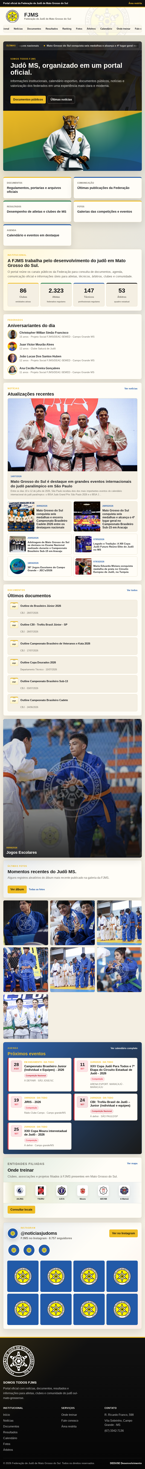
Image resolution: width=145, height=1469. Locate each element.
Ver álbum (17, 889)
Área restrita (135, 3)
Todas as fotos (37, 889)
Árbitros (91, 28)
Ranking (66, 28)
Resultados (52, 28)
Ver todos (132, 590)
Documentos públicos (28, 99)
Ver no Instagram (123, 1233)
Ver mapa (132, 1163)
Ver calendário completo (124, 1048)
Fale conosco (69, 1420)
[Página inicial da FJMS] (18, 1361)
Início (6, 1414)
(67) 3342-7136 (114, 1430)
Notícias (18, 28)
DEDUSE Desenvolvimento (126, 1463)
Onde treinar (123, 28)
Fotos (79, 28)
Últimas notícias (61, 99)
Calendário (106, 28)
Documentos (34, 28)
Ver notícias (130, 388)
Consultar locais (21, 1209)
